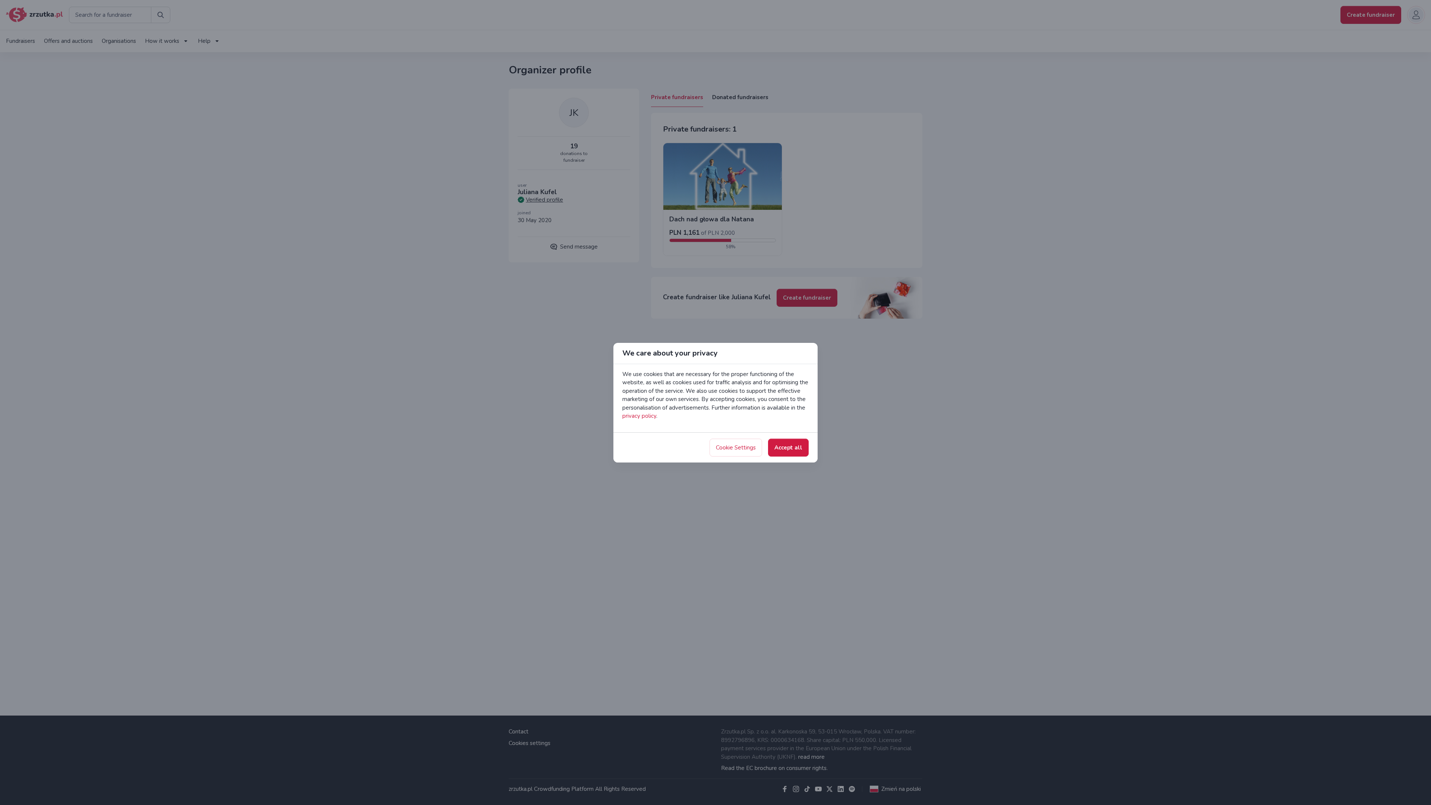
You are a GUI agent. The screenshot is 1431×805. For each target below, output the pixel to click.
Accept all (788, 447)
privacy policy (639, 416)
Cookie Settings (736, 447)
